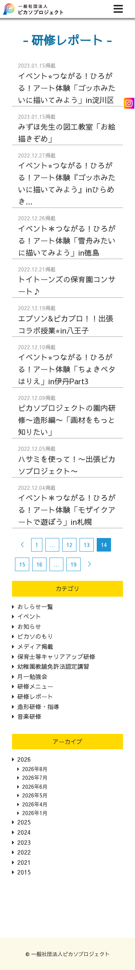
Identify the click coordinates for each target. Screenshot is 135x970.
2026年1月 (35, 813)
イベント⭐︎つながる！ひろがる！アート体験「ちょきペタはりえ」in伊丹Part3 (67, 369)
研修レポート (35, 696)
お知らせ (29, 626)
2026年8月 (35, 769)
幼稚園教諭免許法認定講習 (53, 666)
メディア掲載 (35, 646)
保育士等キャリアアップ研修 (56, 656)
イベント (29, 616)
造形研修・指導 (38, 706)
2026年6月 (35, 786)
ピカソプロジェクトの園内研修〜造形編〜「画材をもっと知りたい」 (67, 420)
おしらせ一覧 (35, 606)
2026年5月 (35, 795)
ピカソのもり (35, 636)
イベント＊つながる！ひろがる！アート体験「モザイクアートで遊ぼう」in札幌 (67, 510)
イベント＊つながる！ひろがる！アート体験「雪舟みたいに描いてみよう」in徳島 (67, 240)
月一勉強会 (32, 676)
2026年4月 (35, 804)
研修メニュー (35, 686)
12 (69, 545)
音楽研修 (29, 716)
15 (22, 564)
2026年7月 (35, 777)
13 (87, 545)
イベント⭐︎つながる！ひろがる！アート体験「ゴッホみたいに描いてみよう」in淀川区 (67, 88)
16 (39, 564)
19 (73, 564)
